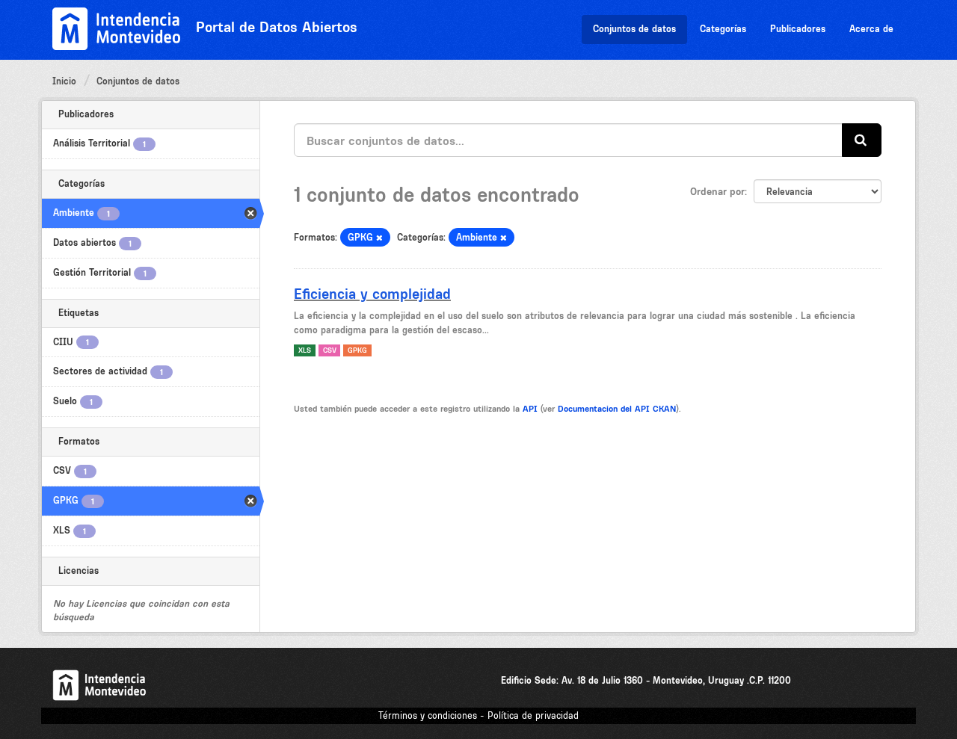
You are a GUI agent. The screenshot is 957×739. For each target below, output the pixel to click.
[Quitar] (379, 238)
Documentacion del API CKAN (617, 408)
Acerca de (871, 28)
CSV (329, 350)
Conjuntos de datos (634, 28)
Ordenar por (717, 191)
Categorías (723, 28)
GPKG (357, 350)
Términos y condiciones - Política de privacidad (478, 715)
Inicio (64, 81)
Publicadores (797, 28)
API (530, 408)
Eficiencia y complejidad (372, 294)
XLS (304, 350)
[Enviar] (861, 140)
